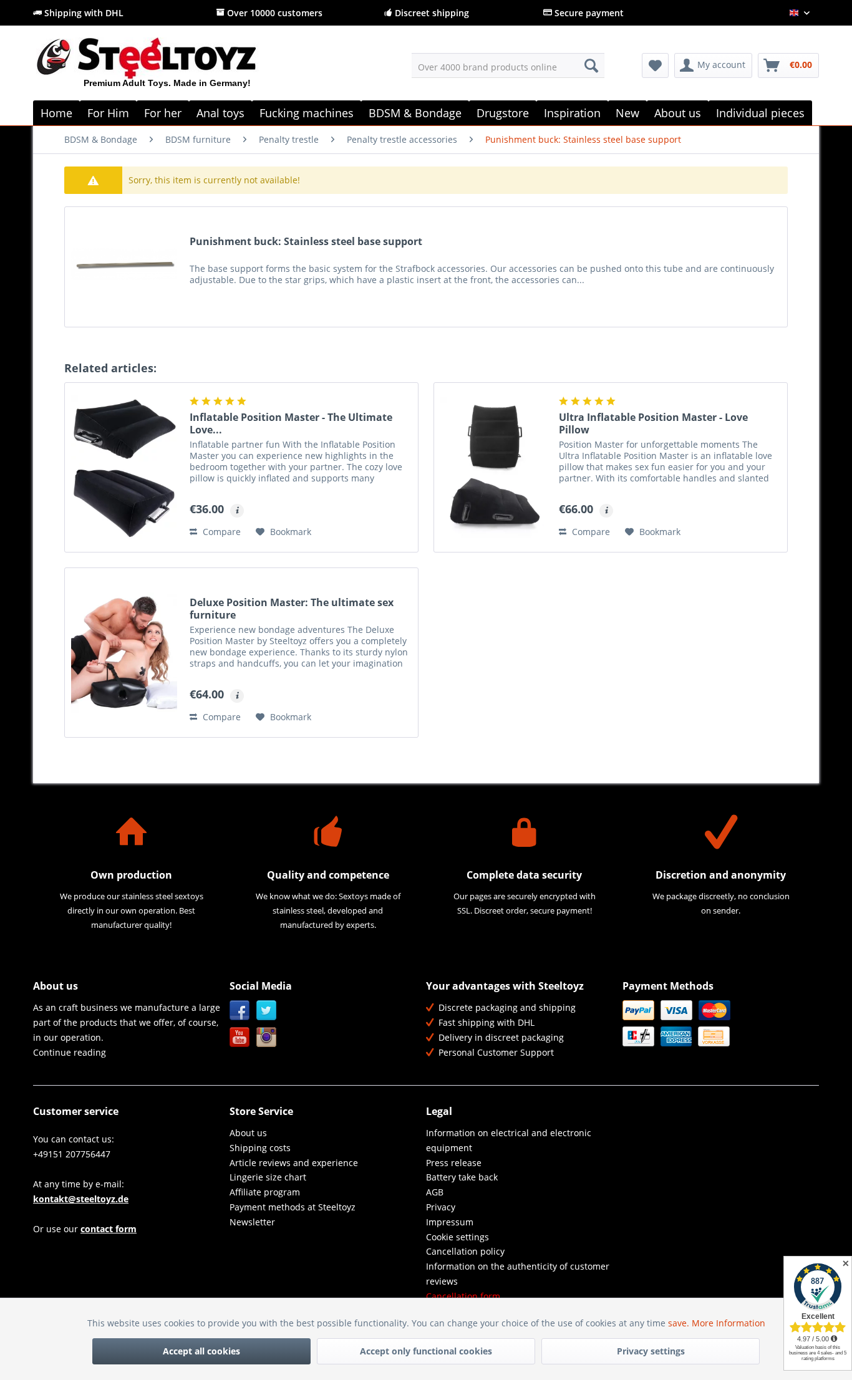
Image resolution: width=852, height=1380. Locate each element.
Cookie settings (457, 1237)
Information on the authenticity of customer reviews (517, 1273)
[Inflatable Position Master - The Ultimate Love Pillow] (124, 467)
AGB (434, 1192)
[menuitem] (508, 65)
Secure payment (588, 13)
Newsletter (252, 1222)
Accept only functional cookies (426, 1351)
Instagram (266, 1037)
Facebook (240, 1010)
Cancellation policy (465, 1251)
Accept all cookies (201, 1351)
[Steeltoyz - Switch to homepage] (167, 68)
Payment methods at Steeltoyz (293, 1207)
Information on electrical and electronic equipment (508, 1140)
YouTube (240, 1037)
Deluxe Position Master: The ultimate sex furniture (292, 608)
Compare (220, 532)
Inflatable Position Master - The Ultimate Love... (291, 423)
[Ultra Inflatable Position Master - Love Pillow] (493, 467)
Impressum (449, 1222)
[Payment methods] (717, 1023)
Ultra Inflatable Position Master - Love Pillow (653, 423)
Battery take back (462, 1177)
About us (248, 1133)
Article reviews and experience (294, 1163)
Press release (454, 1163)
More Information (728, 1323)
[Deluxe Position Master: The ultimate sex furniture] (124, 653)
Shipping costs (260, 1148)
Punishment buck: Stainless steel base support (306, 241)
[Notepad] (655, 65)
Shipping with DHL (82, 13)
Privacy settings (651, 1351)
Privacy (440, 1207)
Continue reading (69, 1052)
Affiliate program (265, 1192)
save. (680, 1323)
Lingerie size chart (268, 1177)
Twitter (266, 1010)
